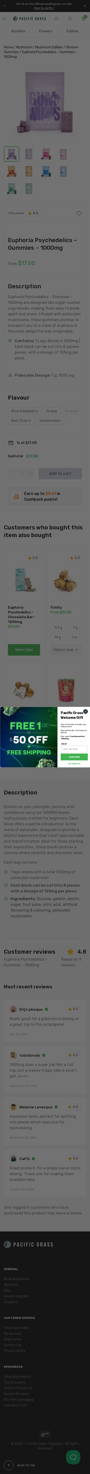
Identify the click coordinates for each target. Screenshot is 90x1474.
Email (63, 744)
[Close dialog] (85, 711)
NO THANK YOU (74, 764)
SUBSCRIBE (74, 757)
